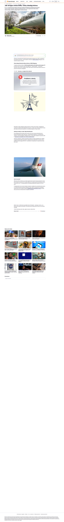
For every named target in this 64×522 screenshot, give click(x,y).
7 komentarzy (39, 35)
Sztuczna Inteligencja (37, 1)
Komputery (22, 1)
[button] (52, 1)
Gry (43, 1)
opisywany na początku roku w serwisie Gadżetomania (24, 136)
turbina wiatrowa (36, 59)
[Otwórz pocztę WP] (50, 1)
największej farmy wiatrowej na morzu (34, 188)
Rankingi (30, 1)
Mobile (17, 1)
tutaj (20, 520)
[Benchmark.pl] (11, 1)
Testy (27, 1)
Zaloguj (56, 1)
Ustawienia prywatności (43, 514)
